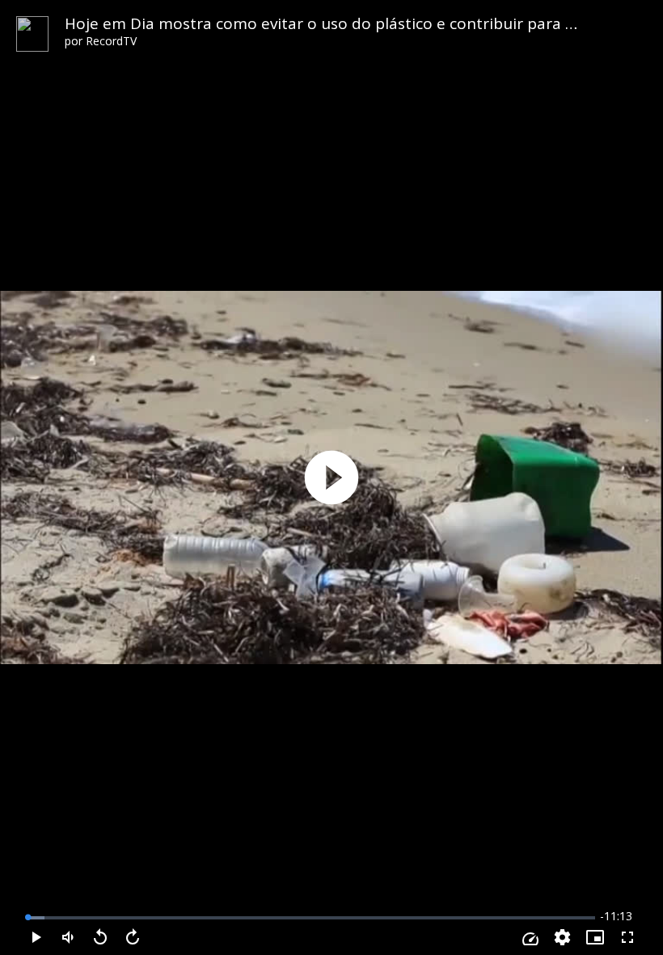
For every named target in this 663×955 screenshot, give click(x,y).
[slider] (311, 917)
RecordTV (111, 40)
